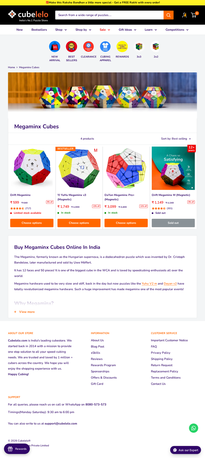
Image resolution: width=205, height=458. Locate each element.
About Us (97, 340)
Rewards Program (103, 365)
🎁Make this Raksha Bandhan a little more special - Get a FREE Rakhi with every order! (102, 2)
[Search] (169, 15)
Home (11, 67)
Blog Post (97, 347)
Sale (103, 30)
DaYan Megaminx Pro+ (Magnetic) (119, 197)
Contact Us (158, 384)
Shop (58, 30)
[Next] (158, 50)
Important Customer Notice (169, 340)
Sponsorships (100, 371)
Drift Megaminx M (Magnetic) (171, 195)
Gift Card (97, 384)
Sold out (173, 223)
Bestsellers (39, 30)
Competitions (175, 30)
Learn (149, 30)
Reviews (96, 359)
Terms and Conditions (166, 378)
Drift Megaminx (20, 195)
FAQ (154, 347)
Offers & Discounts (104, 378)
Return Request (161, 365)
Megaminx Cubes (29, 67)
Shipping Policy (162, 359)
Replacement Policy (164, 371)
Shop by (81, 30)
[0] (193, 15)
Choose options (32, 223)
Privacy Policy (160, 353)
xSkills (95, 353)
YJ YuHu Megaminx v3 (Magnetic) (71, 197)
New (19, 30)
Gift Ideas (125, 30)
